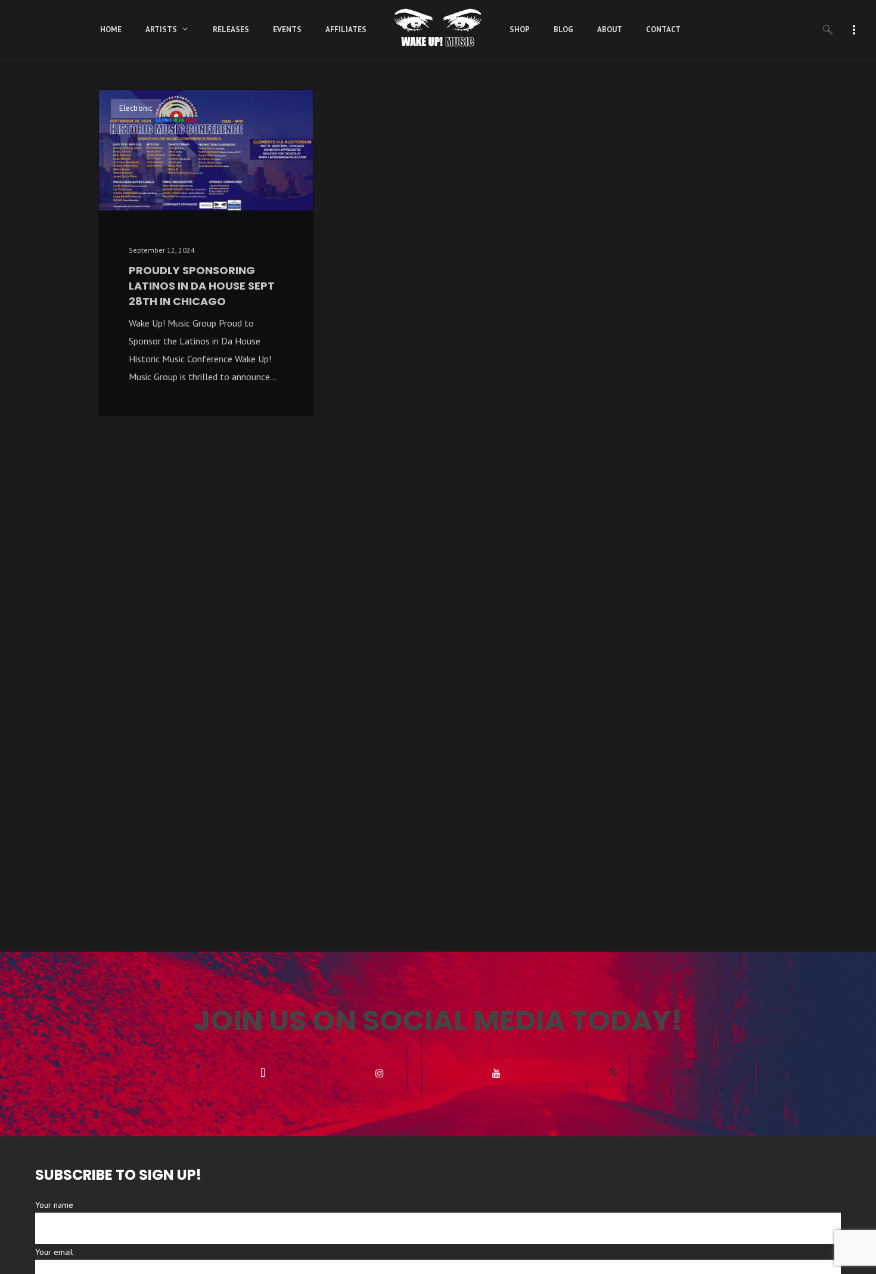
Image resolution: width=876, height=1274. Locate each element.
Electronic (136, 108)
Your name (54, 1205)
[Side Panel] (854, 28)
